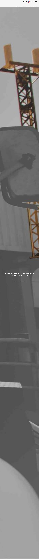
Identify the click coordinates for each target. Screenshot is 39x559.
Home (16, 6)
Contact (35, 6)
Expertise (25, 6)
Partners (30, 6)
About (20, 6)
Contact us (22, 281)
